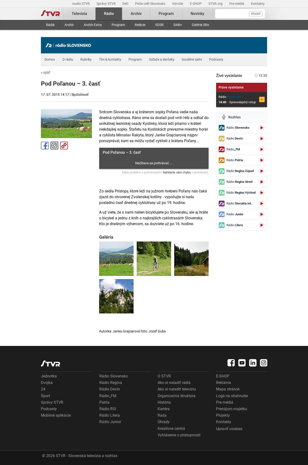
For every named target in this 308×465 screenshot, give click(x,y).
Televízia (79, 13)
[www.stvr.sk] (50, 363)
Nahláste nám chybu (177, 172)
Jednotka (49, 376)
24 (43, 389)
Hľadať (255, 13)
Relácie (140, 25)
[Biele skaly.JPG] (116, 296)
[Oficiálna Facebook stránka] (231, 363)
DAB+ (177, 25)
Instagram (54, 145)
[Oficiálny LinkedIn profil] (253, 363)
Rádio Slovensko (113, 376)
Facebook (45, 145)
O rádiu (67, 59)
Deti (125, 4)
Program (118, 25)
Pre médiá (237, 4)
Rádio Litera (109, 415)
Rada (162, 415)
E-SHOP (196, 4)
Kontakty (258, 4)
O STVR (164, 376)
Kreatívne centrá (171, 428)
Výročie (178, 4)
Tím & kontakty (110, 59)
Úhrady (164, 422)
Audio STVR (81, 4)
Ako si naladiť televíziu (177, 389)
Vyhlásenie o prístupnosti (179, 435)
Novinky (197, 13)
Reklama (223, 382)
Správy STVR (106, 4)
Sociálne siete (192, 59)
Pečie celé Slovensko (150, 4)
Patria (104, 402)
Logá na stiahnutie (232, 396)
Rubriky (86, 59)
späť (45, 72)
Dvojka (47, 382)
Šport (45, 396)
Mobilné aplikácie (56, 415)
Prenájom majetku (231, 409)
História (164, 402)
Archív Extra (93, 25)
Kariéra (164, 409)
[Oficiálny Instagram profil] (264, 363)
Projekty (223, 415)
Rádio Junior (110, 422)
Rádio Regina (110, 382)
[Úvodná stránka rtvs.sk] (50, 13)
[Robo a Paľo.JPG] (154, 259)
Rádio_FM (107, 396)
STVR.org (215, 4)
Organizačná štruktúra (176, 396)
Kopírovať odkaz (64, 145)
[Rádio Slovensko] (69, 45)
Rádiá (50, 25)
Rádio (109, 13)
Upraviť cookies (229, 429)
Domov (50, 59)
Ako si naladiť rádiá (174, 382)
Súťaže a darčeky (161, 59)
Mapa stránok (228, 389)
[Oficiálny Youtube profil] (242, 363)
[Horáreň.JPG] (191, 259)
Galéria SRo (200, 25)
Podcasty (216, 59)
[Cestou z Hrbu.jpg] (116, 259)
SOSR (159, 25)
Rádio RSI (107, 409)
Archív (69, 25)
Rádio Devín (109, 389)
